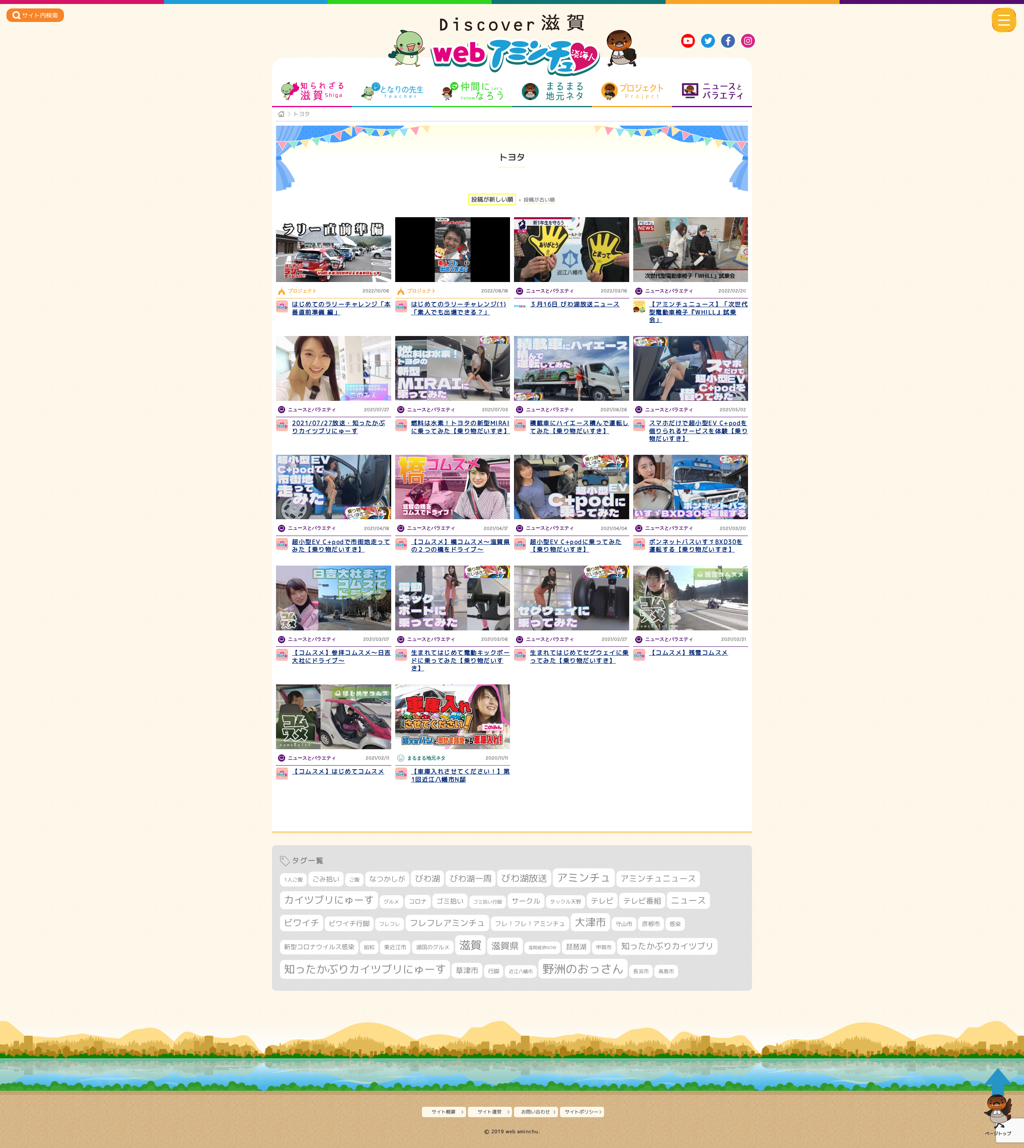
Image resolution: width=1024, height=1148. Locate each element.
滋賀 (470, 945)
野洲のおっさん (583, 968)
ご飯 (354, 879)
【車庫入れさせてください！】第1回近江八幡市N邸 (460, 775)
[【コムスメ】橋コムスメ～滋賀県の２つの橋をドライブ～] (452, 487)
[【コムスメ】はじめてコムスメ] (333, 716)
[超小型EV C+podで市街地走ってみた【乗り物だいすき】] (333, 487)
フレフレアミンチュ (447, 923)
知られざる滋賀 (312, 91)
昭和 (369, 947)
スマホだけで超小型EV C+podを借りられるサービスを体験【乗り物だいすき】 (698, 431)
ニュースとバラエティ (712, 91)
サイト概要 (444, 1111)
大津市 (590, 922)
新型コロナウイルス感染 (319, 946)
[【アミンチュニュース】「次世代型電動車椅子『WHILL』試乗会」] (690, 249)
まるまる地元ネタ (552, 91)
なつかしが (387, 879)
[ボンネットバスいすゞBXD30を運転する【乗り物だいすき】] (690, 487)
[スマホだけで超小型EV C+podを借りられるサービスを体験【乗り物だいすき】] (690, 368)
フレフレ (389, 924)
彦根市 (651, 924)
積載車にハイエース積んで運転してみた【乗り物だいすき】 (579, 427)
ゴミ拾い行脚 (487, 901)
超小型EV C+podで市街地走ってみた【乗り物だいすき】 (341, 546)
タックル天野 (565, 901)
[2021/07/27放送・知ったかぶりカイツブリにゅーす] (333, 368)
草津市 (467, 970)
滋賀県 (505, 946)
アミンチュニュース (658, 878)
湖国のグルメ (433, 947)
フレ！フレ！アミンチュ (530, 923)
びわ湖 (427, 878)
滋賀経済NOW (542, 947)
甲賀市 (604, 947)
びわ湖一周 (471, 878)
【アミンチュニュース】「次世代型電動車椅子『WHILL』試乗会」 (698, 312)
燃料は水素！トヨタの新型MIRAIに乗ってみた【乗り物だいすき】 (460, 427)
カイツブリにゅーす (329, 900)
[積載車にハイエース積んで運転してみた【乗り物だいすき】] (571, 368)
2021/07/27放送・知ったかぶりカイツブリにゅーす (338, 427)
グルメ (391, 901)
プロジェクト (632, 91)
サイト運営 (490, 1111)
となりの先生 (392, 91)
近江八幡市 (521, 971)
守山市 (624, 924)
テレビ (602, 900)
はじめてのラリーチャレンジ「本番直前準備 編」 (341, 308)
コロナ (418, 901)
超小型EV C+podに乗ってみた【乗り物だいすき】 (576, 546)
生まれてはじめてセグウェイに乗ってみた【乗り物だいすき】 (579, 656)
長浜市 (641, 971)
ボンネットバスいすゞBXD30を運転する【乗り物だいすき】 (696, 546)
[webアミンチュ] (512, 28)
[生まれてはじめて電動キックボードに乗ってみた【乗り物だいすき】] (452, 598)
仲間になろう (472, 91)
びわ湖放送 (524, 878)
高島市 (666, 971)
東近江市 (395, 947)
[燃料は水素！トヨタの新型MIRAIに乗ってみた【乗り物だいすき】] (452, 368)
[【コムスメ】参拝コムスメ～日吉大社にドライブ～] (333, 598)
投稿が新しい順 (492, 199)
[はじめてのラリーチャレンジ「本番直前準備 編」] (333, 249)
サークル (526, 901)
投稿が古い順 (539, 199)
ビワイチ (301, 923)
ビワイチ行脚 (349, 923)
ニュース (688, 900)
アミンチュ (584, 877)
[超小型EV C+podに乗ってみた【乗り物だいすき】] (571, 487)
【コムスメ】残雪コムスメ (688, 652)
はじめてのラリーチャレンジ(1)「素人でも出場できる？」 (458, 308)
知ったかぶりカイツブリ (667, 946)
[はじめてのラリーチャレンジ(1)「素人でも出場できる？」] (452, 249)
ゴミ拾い (450, 901)
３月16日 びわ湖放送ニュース (575, 304)
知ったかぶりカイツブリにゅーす (365, 969)
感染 (675, 924)
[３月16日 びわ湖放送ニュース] (571, 249)
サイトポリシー (581, 1111)
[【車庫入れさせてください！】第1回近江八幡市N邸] (452, 716)
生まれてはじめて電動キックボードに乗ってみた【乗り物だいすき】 (460, 660)
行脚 (493, 971)
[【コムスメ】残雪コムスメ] (690, 598)
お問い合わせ (535, 1111)
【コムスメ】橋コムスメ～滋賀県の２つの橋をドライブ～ (460, 546)
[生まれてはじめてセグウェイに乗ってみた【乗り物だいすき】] (571, 598)
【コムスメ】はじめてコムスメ (338, 771)
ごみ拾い (326, 879)
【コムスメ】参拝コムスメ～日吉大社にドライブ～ (341, 656)
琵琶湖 (576, 946)
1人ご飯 (293, 879)
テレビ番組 (642, 900)
